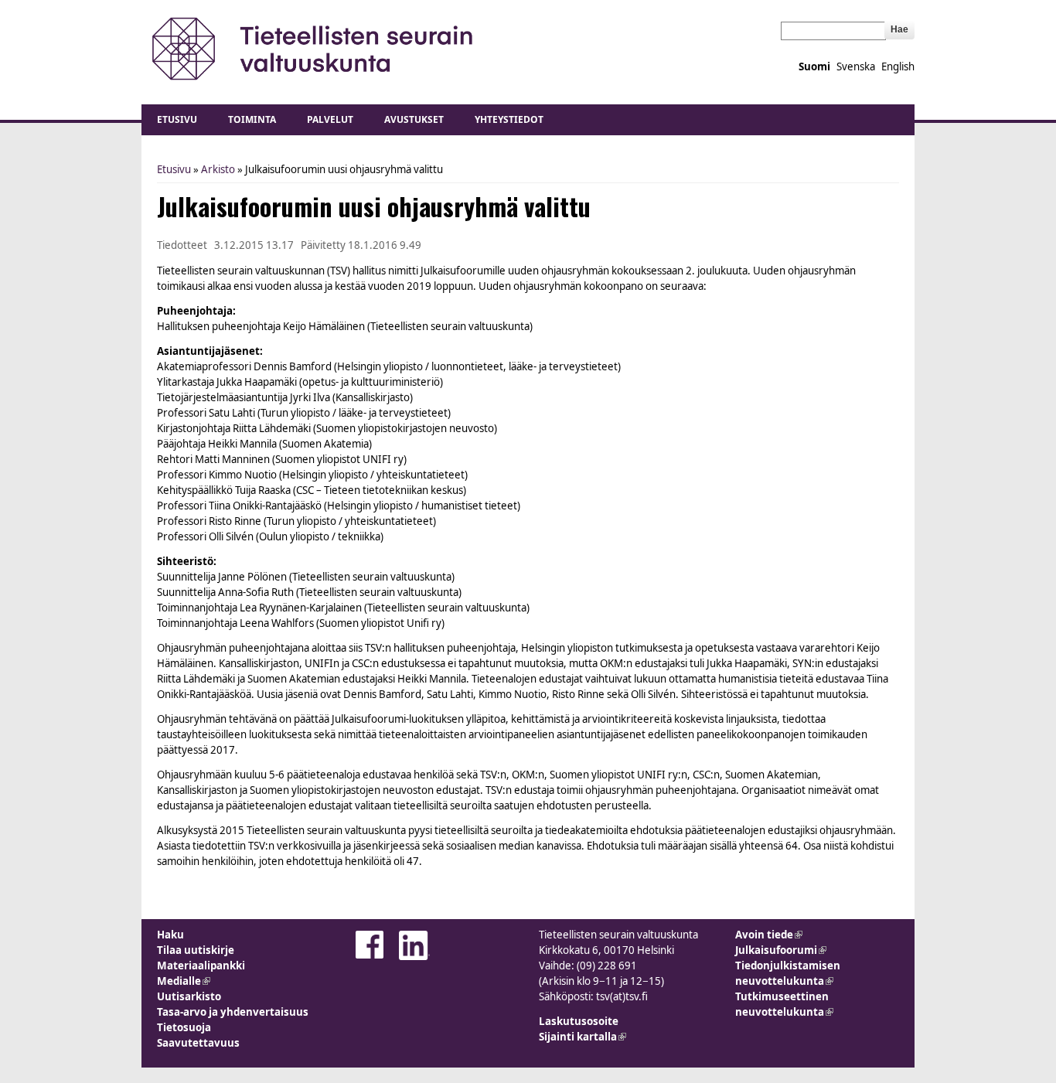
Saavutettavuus (198, 1043)
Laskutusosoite (578, 1021)
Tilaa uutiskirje (195, 950)
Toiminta (252, 119)
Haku (170, 935)
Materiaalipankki (201, 965)
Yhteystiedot (509, 119)
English (898, 66)
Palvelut (330, 119)
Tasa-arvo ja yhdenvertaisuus (232, 1012)
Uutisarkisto (189, 996)
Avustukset (414, 119)
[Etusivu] (313, 48)
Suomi (814, 66)
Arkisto (218, 169)
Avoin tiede (768, 935)
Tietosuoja (184, 1027)
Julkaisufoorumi (780, 950)
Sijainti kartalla (582, 1037)
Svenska (855, 66)
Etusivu (177, 119)
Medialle (183, 981)
